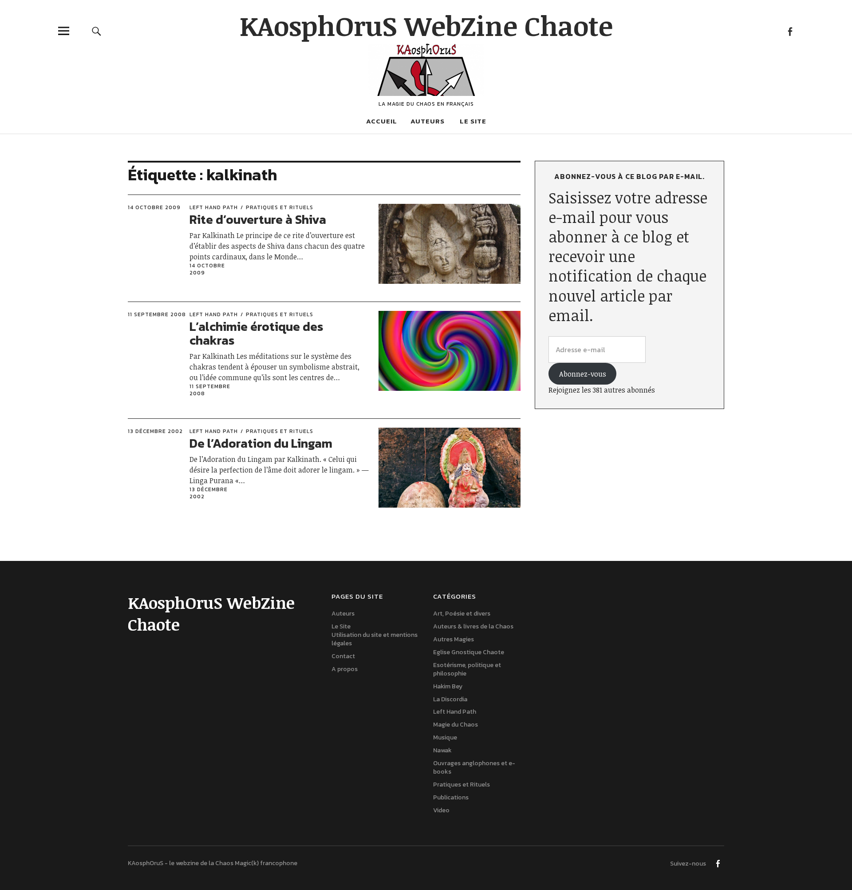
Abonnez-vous (582, 374)
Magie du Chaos (455, 724)
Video (441, 810)
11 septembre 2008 (157, 314)
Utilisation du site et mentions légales (374, 639)
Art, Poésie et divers (461, 613)
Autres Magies (453, 639)
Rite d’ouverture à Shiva (257, 219)
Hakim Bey (447, 686)
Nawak (442, 750)
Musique (445, 737)
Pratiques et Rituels (279, 207)
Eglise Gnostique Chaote (468, 652)
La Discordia (450, 699)
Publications (451, 797)
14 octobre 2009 (154, 207)
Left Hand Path (213, 207)
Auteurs (427, 121)
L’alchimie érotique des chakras (256, 333)
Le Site (473, 121)
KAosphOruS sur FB (790, 31)
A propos (344, 669)
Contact (343, 656)
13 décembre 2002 (155, 431)
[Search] (96, 31)
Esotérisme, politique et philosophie (467, 669)
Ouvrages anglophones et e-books (474, 767)
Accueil (381, 121)
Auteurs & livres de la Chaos (473, 626)
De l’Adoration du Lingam (260, 443)
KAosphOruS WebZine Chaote (426, 25)
